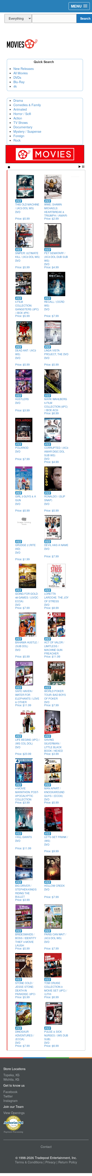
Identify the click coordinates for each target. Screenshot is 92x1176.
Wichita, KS (11, 1079)
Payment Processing (13, 1132)
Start (80, 166)
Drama (18, 100)
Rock (17, 140)
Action (17, 118)
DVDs (17, 77)
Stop (83, 166)
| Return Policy (66, 1162)
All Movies (20, 73)
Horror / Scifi (22, 113)
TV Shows (20, 122)
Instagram (10, 1100)
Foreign (18, 136)
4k (15, 86)
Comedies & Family (27, 105)
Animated (20, 109)
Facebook (10, 1092)
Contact (46, 1146)
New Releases (23, 68)
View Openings (14, 1113)
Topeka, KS (11, 1075)
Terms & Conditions (29, 1162)
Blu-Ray (19, 82)
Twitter (8, 1096)
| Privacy (50, 1162)
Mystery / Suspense (27, 131)
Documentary (22, 127)
